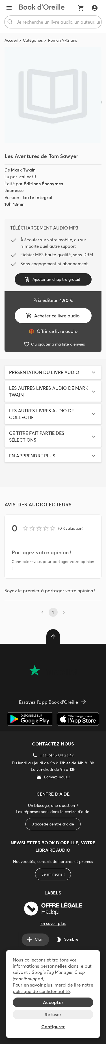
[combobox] (53, 22)
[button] (53, 372)
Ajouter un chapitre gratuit (56, 279)
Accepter (53, 1002)
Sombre (71, 939)
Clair (39, 939)
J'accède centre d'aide (53, 824)
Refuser (53, 1014)
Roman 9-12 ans (62, 40)
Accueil (11, 40)
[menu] (9, 8)
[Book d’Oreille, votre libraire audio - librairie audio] (41, 8)
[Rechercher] (11, 22)
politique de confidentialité (41, 991)
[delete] (53, 636)
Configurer (53, 1026)
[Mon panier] (81, 8)
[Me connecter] (94, 8)
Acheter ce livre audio (56, 316)
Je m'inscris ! (53, 874)
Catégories (33, 40)
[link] (53, 331)
